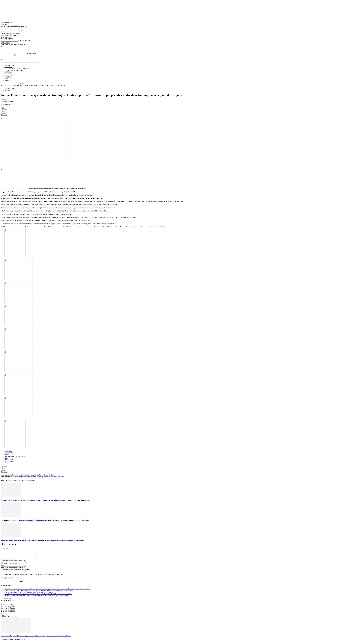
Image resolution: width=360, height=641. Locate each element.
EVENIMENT (8, 75)
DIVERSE (7, 80)
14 (10, 607)
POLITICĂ (7, 77)
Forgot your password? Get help (10, 33)
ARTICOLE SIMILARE (9, 480)
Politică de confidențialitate (9, 35)
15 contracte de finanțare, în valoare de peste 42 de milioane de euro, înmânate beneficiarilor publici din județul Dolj (45, 500)
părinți (6, 458)
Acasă (2, 85)
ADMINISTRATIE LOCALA (17, 70)
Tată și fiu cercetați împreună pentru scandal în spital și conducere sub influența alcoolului (37, 476)
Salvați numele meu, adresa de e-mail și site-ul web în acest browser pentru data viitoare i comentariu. (32, 574)
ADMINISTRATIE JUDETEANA (18, 68)
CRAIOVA (7, 73)
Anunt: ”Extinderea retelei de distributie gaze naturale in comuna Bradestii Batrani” (29, 592)
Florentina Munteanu (7, 101)
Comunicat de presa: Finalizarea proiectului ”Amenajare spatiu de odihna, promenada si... (36, 636)
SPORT (6, 78)
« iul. (2, 615)
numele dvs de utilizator (25, 28)
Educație (7, 90)
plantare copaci (8, 459)
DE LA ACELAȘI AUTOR (25, 480)
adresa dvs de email (24, 40)
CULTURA (8, 72)
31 (2, 613)
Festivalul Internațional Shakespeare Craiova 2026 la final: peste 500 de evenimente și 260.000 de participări (42, 540)
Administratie (8, 67)
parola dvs (21, 30)
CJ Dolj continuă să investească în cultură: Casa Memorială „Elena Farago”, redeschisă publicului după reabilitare (45, 520)
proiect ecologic (9, 461)
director (6, 454)
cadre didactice (8, 453)
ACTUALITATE (9, 65)
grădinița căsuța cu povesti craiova (14, 456)
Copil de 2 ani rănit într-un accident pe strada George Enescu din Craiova (33, 475)
